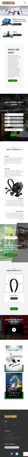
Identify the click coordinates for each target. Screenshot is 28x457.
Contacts (6, 426)
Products (14, 425)
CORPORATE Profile (11, 237)
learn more (12, 80)
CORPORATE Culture (11, 255)
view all (14, 308)
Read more (14, 298)
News (6, 425)
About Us (15, 424)
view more (17, 24)
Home (6, 424)
